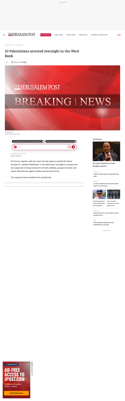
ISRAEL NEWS (59, 35)
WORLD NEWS (71, 35)
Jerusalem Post (9, 45)
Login (119, 35)
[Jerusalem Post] (20, 35)
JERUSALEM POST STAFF (19, 153)
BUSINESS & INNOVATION (99, 35)
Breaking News (19, 45)
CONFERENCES (45, 35)
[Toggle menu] (3, 35)
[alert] (16, 380)
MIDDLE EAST (83, 35)
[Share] (7, 62)
